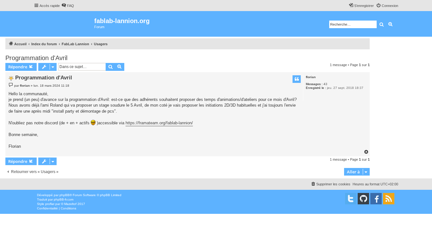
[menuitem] (67, 5)
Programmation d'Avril (36, 57)
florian (311, 77)
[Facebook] (376, 198)
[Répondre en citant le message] (297, 79)
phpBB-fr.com (63, 199)
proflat (49, 204)
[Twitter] (350, 198)
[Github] (363, 198)
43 (325, 84)
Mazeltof (70, 204)
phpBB (64, 195)
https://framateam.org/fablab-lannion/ (159, 123)
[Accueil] (64, 24)
